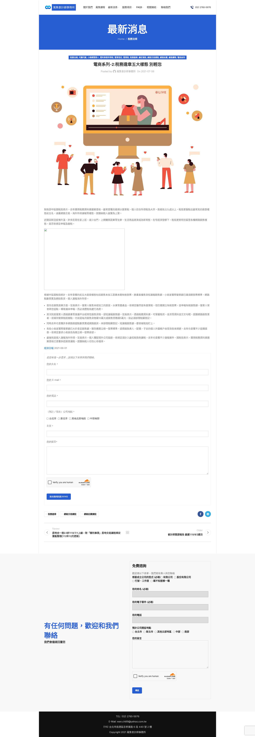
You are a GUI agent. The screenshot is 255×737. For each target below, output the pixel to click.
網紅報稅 (142, 57)
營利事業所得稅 (106, 57)
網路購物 (172, 57)
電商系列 (181, 57)
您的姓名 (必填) (140, 589)
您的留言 (137, 638)
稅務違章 (134, 57)
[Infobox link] (201, 7)
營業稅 (126, 57)
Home (121, 38)
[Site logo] (60, 7)
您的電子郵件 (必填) (142, 602)
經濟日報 (49, 348)
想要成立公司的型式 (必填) (161, 579)
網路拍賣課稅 (90, 514)
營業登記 (118, 57)
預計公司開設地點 (160, 629)
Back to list (127, 532)
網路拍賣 (164, 57)
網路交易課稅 (153, 57)
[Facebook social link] (200, 514)
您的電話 (137, 615)
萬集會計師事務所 (126, 71)
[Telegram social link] (208, 514)
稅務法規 (132, 38)
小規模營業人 (93, 57)
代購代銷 (82, 57)
